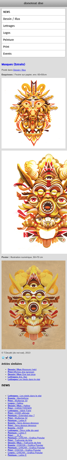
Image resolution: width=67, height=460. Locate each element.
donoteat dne (33, 3)
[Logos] (33, 32)
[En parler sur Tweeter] (3, 358)
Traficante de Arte (20, 440)
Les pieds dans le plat (24, 379)
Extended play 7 (21, 415)
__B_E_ (15, 435)
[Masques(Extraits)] (13, 64)
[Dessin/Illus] (33, 18)
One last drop (22, 374)
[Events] (33, 53)
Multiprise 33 (17, 400)
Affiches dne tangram (21, 372)
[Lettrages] (33, 25)
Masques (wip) (22, 369)
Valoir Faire (19, 410)
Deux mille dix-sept (23, 430)
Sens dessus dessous (23, 423)
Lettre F (17, 433)
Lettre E (17, 455)
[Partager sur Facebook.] (10, 358)
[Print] (33, 46)
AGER (15, 428)
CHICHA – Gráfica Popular (26, 437)
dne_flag (17, 377)
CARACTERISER (20, 408)
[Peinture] (33, 39)
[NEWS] (33, 11)
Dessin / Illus (19, 70)
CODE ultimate (18, 413)
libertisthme (18, 398)
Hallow (15, 403)
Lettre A (17, 420)
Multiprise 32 (17, 418)
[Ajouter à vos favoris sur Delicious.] (7, 358)
